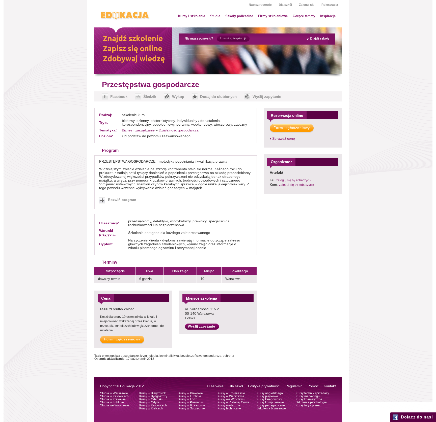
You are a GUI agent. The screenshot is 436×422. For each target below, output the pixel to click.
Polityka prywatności (264, 386)
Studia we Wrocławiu (114, 405)
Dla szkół (285, 5)
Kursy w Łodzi (188, 399)
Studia (215, 16)
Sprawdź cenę (283, 138)
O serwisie (215, 386)
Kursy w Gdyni (149, 402)
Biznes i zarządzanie (138, 130)
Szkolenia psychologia (311, 402)
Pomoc (313, 386)
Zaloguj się (306, 5)
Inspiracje (328, 16)
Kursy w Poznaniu (190, 402)
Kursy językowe (267, 396)
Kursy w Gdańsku (151, 399)
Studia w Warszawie (114, 393)
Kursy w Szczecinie (191, 408)
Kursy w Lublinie (189, 396)
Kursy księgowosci (269, 399)
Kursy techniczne (229, 408)
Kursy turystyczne (308, 405)
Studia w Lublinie (112, 402)
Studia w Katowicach (114, 396)
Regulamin (294, 386)
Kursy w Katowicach (153, 405)
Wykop (178, 96)
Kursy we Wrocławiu (231, 399)
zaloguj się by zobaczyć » (293, 180)
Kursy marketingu (308, 396)
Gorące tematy (304, 16)
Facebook (118, 96)
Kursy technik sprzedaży (312, 393)
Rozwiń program (122, 200)
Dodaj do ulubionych (218, 96)
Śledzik (149, 96)
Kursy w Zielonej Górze (233, 402)
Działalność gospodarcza (179, 130)
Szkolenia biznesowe (271, 408)
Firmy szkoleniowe (273, 16)
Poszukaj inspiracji (233, 38)
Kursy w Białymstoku (153, 393)
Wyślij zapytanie (267, 96)
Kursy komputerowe (270, 402)
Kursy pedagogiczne (271, 405)
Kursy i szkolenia (191, 16)
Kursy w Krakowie (190, 393)
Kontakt (330, 386)
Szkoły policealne (239, 16)
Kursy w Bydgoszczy (153, 396)
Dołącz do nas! (417, 417)
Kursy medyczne (228, 405)
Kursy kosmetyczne (309, 399)
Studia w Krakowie (113, 399)
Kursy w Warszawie (230, 396)
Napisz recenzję (260, 5)
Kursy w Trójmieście (231, 393)
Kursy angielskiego (270, 393)
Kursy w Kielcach (151, 408)
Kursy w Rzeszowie (191, 405)
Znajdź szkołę (319, 38)
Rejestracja (329, 5)
